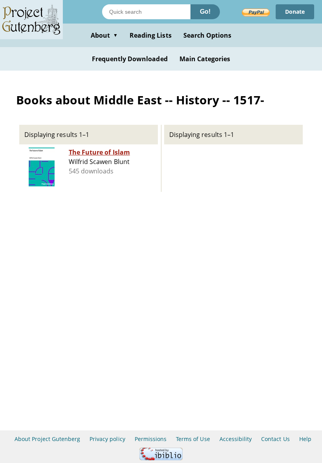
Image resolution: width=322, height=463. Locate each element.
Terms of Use (193, 439)
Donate (295, 11)
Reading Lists (151, 35)
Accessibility (236, 439)
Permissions (150, 439)
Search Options (207, 35)
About (104, 35)
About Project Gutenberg (47, 439)
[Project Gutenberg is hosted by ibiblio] (161, 458)
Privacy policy (107, 439)
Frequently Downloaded (130, 59)
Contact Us (275, 439)
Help (305, 439)
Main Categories (205, 59)
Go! (205, 11)
